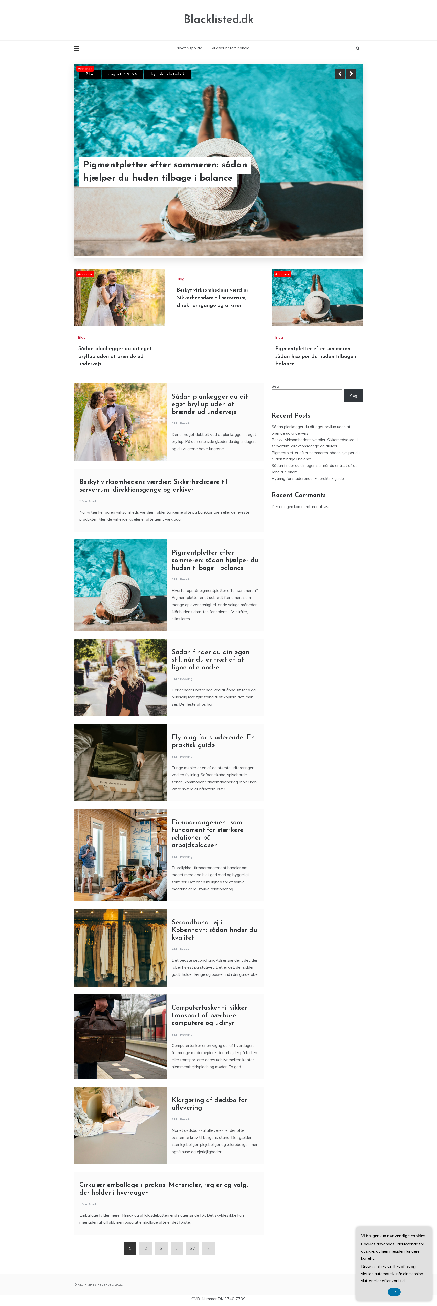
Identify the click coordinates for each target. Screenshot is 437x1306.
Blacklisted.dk (219, 20)
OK (394, 1292)
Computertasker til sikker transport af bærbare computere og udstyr (209, 1016)
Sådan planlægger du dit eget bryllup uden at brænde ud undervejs (163, 172)
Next (351, 74)
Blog (90, 74)
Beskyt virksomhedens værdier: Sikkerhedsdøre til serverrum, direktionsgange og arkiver (213, 298)
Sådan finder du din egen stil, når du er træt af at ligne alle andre (210, 660)
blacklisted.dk (173, 74)
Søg (275, 386)
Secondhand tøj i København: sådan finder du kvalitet (214, 930)
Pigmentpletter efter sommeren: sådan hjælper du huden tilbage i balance (315, 356)
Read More (342, 172)
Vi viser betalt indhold (230, 48)
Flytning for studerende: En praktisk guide (308, 478)
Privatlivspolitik (188, 48)
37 (192, 1248)
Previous (340, 74)
